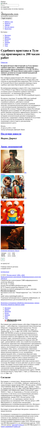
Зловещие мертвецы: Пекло (14, 249)
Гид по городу (9, 27)
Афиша (7, 25)
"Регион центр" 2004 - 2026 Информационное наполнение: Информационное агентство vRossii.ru (21, 276)
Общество (4, 62)
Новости (7, 23)
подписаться (5, 272)
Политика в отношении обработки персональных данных (20, 303)
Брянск (7, 37)
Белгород (8, 35)
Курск (7, 40)
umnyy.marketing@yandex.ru (10, 426)
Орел (6, 44)
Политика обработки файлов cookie (13, 304)
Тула (6, 46)
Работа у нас (9, 22)
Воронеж (8, 39)
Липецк (7, 42)
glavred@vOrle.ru (18, 425)
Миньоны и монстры (13, 224)
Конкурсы (8, 29)
